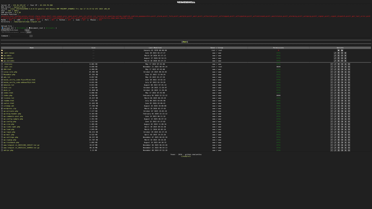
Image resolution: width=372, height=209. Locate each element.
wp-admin (7, 56)
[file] (342, 50)
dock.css (7, 88)
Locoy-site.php (10, 72)
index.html (8, 93)
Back (185, 42)
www (16, 22)
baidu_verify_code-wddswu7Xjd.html (20, 82)
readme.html (9, 101)
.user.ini (8, 67)
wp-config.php (10, 121)
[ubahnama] (335, 53)
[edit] (331, 64)
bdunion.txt (9, 85)
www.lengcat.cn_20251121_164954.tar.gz (21, 148)
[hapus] (345, 53)
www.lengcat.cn (33, 22)
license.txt (9, 98)
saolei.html (9, 103)
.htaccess (8, 64)
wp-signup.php (10, 140)
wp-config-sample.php (13, 119)
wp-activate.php (11, 111)
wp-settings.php (11, 137)
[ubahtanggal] (338, 53)
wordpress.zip (10, 108)
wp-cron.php (9, 124)
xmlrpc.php (8, 150)
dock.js (7, 90)
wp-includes (9, 61)
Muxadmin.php (9, 74)
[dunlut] (345, 64)
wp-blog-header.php (12, 114)
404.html (7, 69)
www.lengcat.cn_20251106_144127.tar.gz (21, 145)
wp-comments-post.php (13, 116)
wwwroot (22, 22)
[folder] (338, 50)
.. (5, 50)
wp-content (8, 58)
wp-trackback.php (11, 142)
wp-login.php (9, 132)
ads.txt (7, 77)
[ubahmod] (342, 53)
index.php (8, 95)
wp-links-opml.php (12, 127)
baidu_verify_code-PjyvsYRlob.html (20, 80)
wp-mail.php (9, 135)
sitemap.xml (9, 106)
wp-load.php (9, 129)
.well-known (9, 53)
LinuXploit (186, 156)
